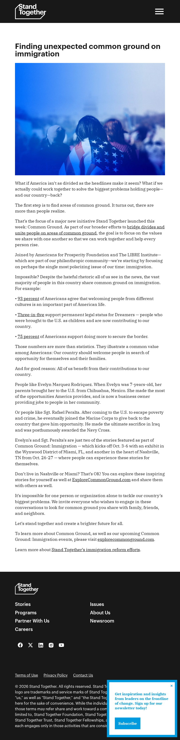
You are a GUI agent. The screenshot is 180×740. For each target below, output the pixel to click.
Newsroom (102, 621)
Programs (26, 612)
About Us (100, 612)
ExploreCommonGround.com (101, 479)
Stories (23, 604)
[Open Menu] (159, 11)
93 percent (28, 298)
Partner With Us (32, 621)
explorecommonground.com (126, 539)
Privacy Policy (56, 675)
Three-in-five (31, 314)
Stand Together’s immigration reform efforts (96, 549)
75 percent (28, 336)
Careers (24, 629)
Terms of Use (26, 675)
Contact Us (83, 675)
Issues (97, 604)
